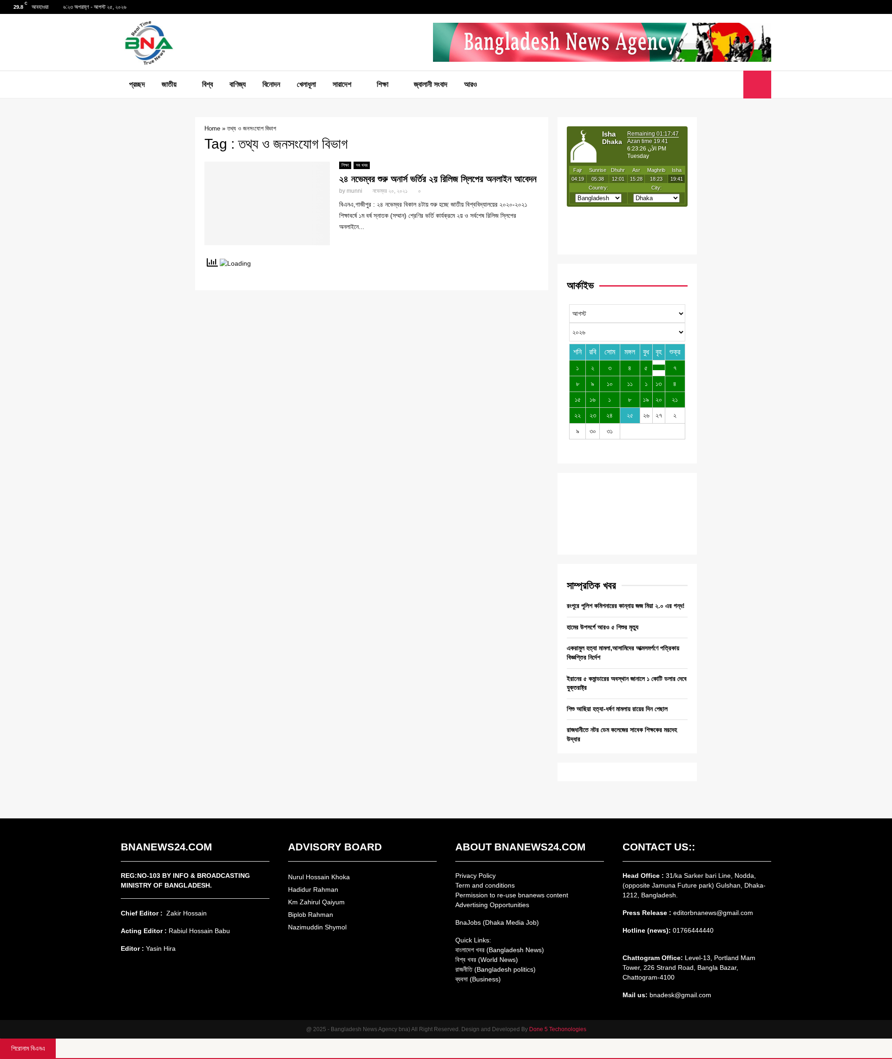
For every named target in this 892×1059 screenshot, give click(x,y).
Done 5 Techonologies (557, 1029)
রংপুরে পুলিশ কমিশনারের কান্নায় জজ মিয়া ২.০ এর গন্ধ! (626, 605)
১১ (630, 383)
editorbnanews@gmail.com (713, 912)
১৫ (578, 399)
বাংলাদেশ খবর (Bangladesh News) (499, 950)
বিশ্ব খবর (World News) (486, 959)
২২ (577, 415)
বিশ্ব (207, 84)
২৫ (630, 415)
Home (212, 128)
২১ (675, 399)
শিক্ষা (382, 84)
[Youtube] (733, 84)
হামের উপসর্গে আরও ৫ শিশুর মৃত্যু (602, 627)
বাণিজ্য (238, 84)
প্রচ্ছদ (137, 84)
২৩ (593, 415)
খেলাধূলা (306, 84)
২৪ (609, 415)
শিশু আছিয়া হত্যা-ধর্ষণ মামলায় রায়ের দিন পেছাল (617, 709)
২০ (659, 399)
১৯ (646, 399)
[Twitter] (723, 84)
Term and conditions (485, 885)
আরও (470, 84)
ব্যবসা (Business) (478, 979)
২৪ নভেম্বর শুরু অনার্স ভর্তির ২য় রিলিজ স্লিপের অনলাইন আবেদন (438, 179)
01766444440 (693, 930)
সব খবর (361, 165)
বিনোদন (271, 84)
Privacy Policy (475, 875)
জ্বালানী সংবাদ (430, 84)
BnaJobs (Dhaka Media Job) (497, 922)
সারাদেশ (342, 84)
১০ (610, 383)
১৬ (593, 399)
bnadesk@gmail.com (679, 995)
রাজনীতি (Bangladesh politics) (495, 969)
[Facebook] (713, 84)
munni (354, 191)
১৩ (659, 383)
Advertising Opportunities (492, 905)
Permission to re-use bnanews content (511, 895)
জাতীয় (169, 84)
